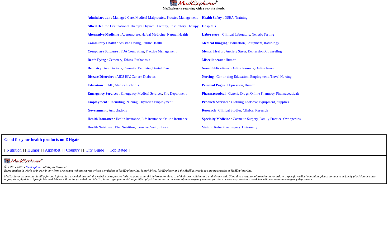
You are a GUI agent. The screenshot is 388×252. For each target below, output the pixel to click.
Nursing (132, 102)
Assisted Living (130, 43)
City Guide (95, 150)
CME (109, 85)
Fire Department (175, 93)
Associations (113, 68)
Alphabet (52, 150)
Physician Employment (156, 102)
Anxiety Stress (236, 51)
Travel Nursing (281, 77)
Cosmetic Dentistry (137, 68)
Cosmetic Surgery (245, 119)
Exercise (142, 127)
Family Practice (270, 119)
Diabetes (149, 77)
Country (73, 150)
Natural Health (177, 34)
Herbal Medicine (153, 34)
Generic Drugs (238, 93)
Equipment (254, 43)
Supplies (283, 102)
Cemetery (115, 60)
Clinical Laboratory (236, 34)
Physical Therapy (155, 26)
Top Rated (118, 150)
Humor (230, 60)
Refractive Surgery (227, 127)
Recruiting (117, 102)
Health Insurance (128, 119)
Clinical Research (255, 110)
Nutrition (14, 150)
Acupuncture (130, 34)
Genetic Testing (263, 34)
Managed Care (123, 18)
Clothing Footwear (244, 102)
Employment (259, 77)
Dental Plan (160, 68)
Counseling (273, 51)
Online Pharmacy (262, 93)
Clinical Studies (229, 110)
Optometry (249, 127)
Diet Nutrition (125, 127)
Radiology (271, 43)
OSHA (229, 18)
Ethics (128, 60)
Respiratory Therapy (184, 26)
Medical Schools (127, 85)
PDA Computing (132, 51)
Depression (256, 51)
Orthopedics (292, 119)
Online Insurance (175, 119)
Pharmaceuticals (287, 93)
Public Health (152, 43)
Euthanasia (142, 60)
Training (241, 18)
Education (237, 43)
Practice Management (182, 18)
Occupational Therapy (126, 26)
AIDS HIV (123, 77)
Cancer (136, 77)
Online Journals (242, 68)
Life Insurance (151, 119)
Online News (264, 68)
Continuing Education (232, 77)
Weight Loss (159, 127)
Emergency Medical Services (141, 93)
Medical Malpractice (150, 18)
